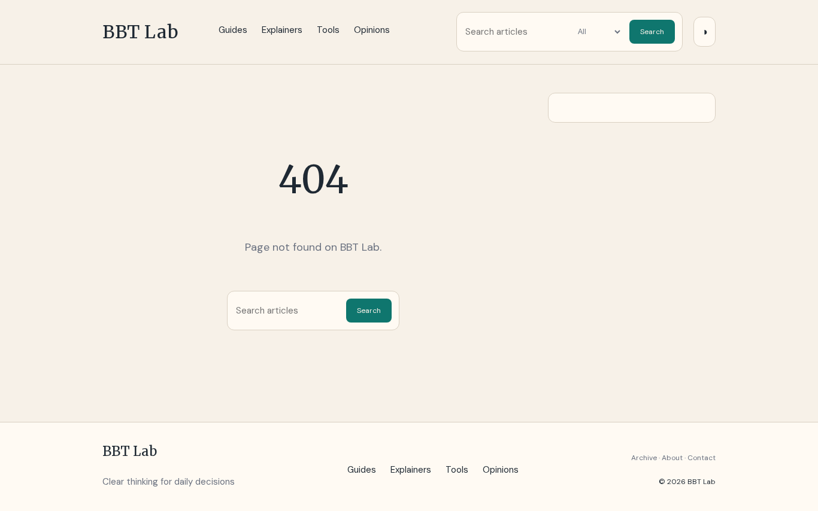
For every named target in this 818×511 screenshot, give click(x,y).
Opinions (372, 30)
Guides (233, 30)
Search (652, 31)
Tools (328, 30)
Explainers (282, 30)
